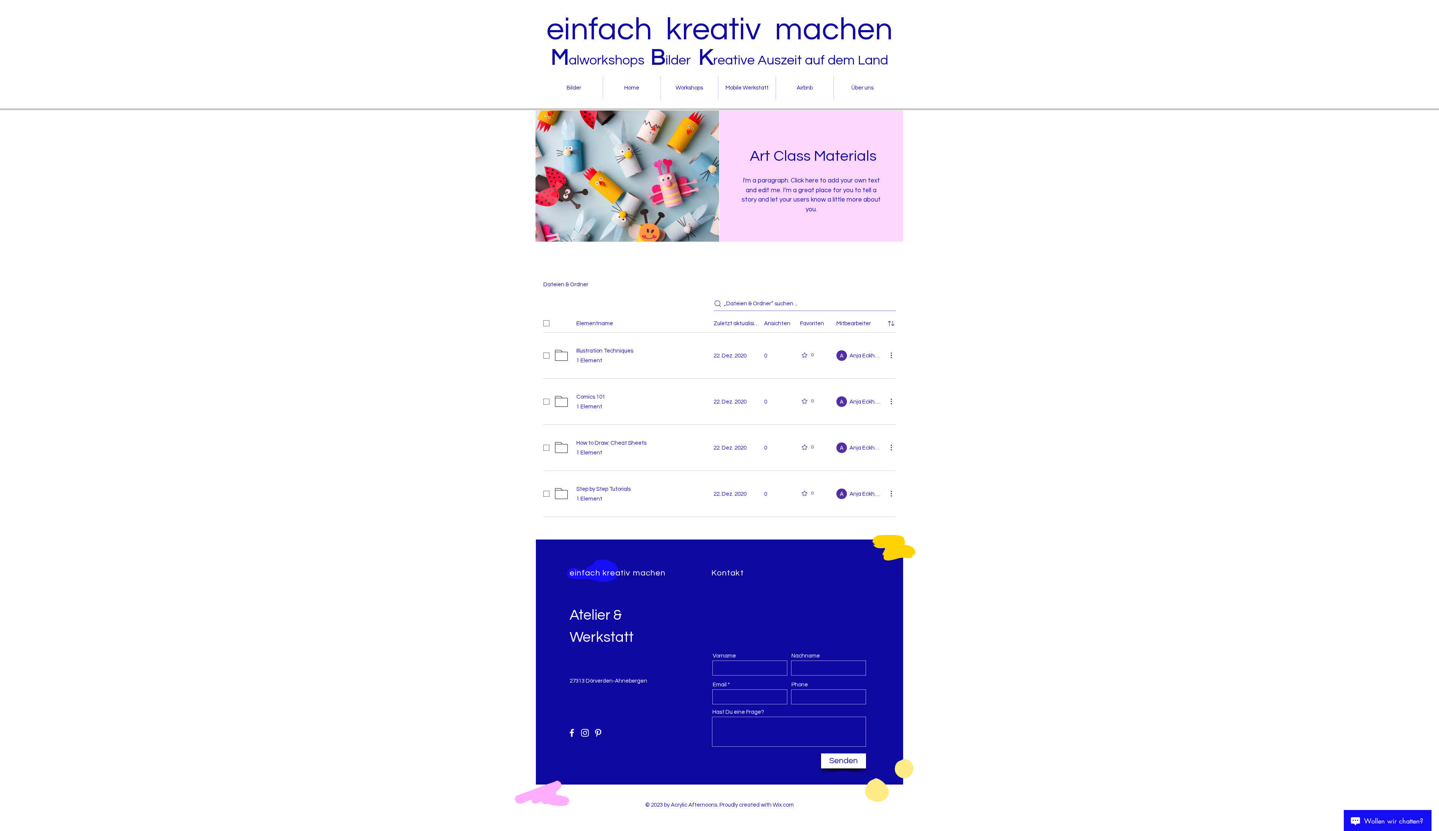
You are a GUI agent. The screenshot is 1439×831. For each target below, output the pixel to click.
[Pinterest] (598, 733)
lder (681, 60)
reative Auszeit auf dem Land (800, 60)
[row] (719, 321)
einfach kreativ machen (719, 29)
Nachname (805, 656)
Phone (799, 685)
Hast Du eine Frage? (738, 712)
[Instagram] (585, 733)
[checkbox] (546, 323)
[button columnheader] (891, 323)
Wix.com (783, 805)
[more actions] (891, 355)
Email (720, 685)
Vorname (724, 656)
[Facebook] (572, 733)
